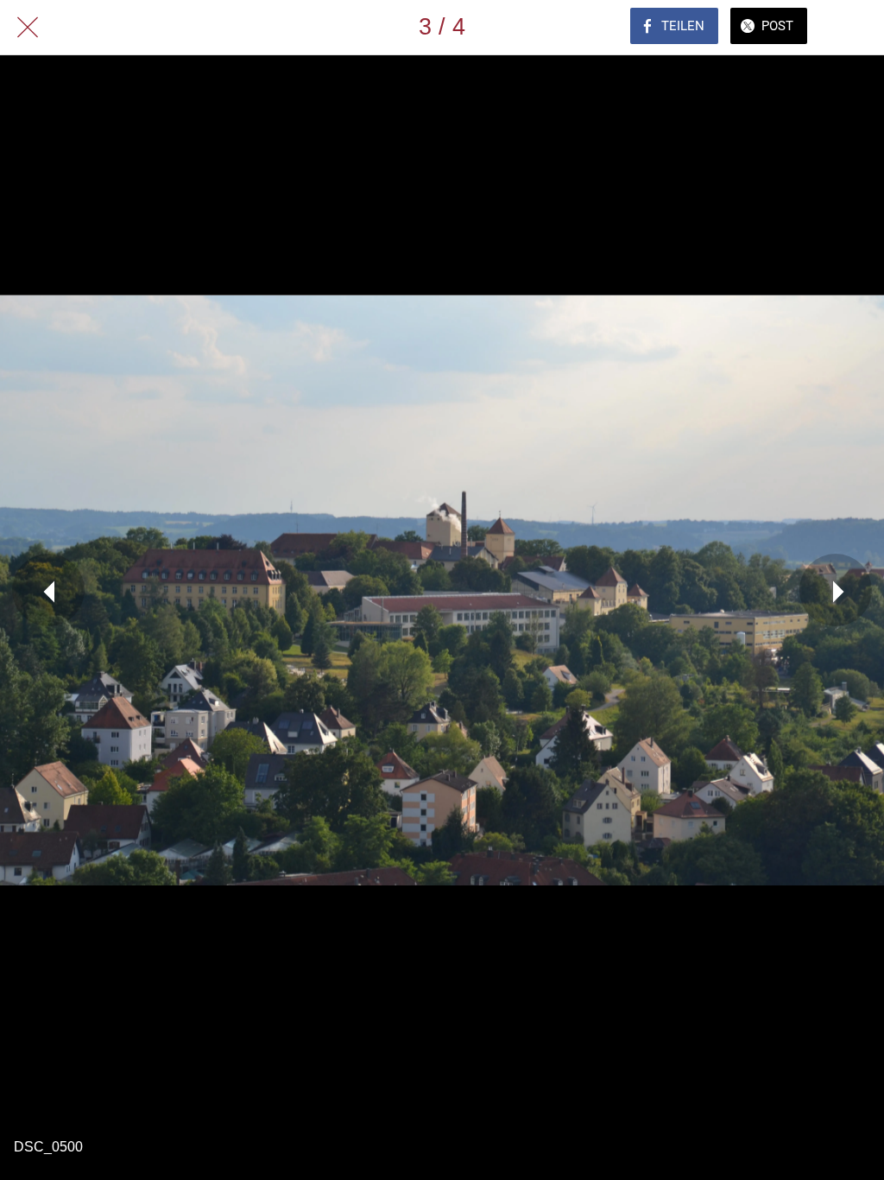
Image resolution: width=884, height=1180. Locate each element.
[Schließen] (27, 27)
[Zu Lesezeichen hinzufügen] (856, 27)
